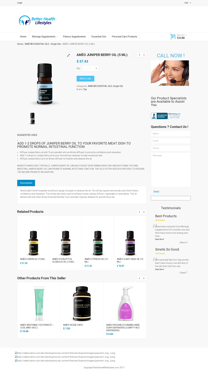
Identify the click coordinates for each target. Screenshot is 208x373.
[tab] (26, 183)
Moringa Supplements (43, 36)
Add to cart (85, 78)
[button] (68, 55)
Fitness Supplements (74, 36)
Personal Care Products (124, 36)
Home (23, 36)
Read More (159, 239)
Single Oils (56, 44)
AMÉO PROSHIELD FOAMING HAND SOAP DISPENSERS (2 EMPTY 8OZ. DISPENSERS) (123, 328)
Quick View (33, 239)
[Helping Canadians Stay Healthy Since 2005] (37, 21)
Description (26, 182)
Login (19, 3)
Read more (65, 245)
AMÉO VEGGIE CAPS (73, 325)
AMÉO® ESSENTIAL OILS (37, 44)
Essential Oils (98, 36)
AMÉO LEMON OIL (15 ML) (32, 259)
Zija (85, 89)
